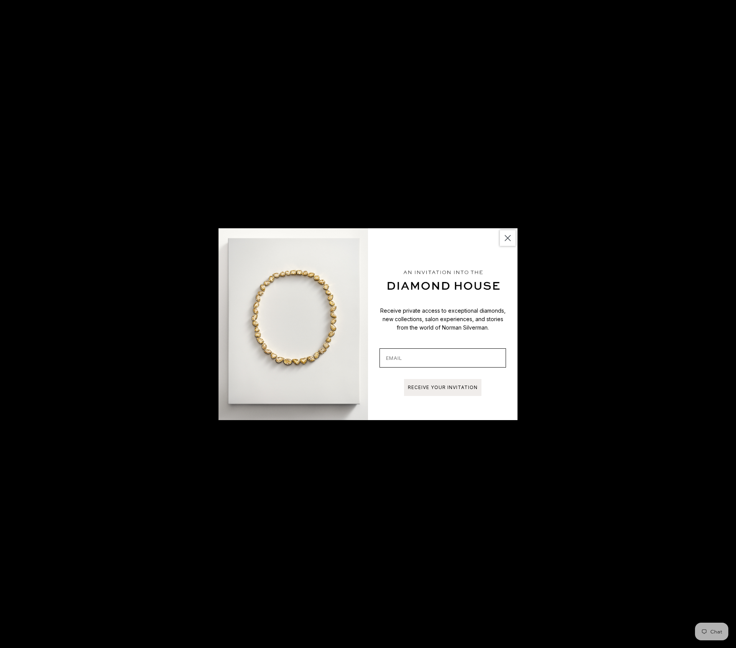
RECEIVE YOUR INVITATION (443, 387)
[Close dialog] (507, 238)
